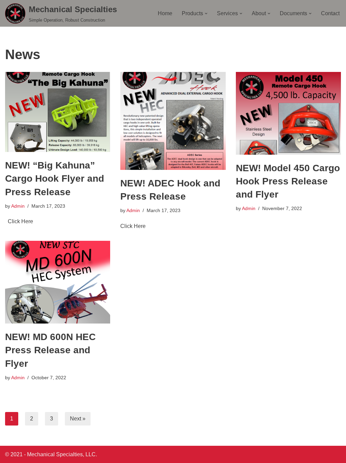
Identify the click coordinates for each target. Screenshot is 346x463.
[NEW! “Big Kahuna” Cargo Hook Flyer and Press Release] (57, 112)
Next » (77, 418)
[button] (206, 13)
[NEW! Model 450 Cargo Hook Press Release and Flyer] (288, 113)
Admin (18, 206)
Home (165, 13)
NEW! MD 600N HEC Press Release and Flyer (50, 350)
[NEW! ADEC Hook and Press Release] (172, 121)
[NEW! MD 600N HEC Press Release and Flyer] (57, 282)
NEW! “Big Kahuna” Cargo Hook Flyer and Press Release (54, 178)
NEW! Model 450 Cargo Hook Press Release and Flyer (288, 181)
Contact (330, 13)
